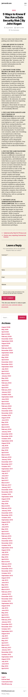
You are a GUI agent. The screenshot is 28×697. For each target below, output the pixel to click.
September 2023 (7, 366)
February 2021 (6, 390)
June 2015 (5, 527)
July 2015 (5, 524)
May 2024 (5, 357)
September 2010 (7, 657)
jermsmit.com (7, 3)
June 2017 (5, 476)
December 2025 (7, 339)
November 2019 (7, 413)
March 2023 (6, 373)
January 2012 (6, 622)
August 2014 (6, 550)
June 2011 (5, 638)
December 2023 (7, 362)
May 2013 (5, 585)
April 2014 (5, 559)
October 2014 (6, 545)
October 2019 (6, 415)
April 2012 (5, 615)
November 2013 (7, 571)
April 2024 (5, 359)
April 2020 (5, 401)
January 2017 (6, 487)
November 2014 (7, 543)
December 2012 (7, 596)
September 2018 (7, 441)
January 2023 (6, 376)
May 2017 (5, 478)
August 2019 (6, 418)
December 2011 (7, 624)
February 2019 (6, 429)
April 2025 (5, 346)
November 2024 (7, 350)
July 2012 (5, 608)
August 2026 (6, 327)
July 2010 (5, 661)
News (14, 10)
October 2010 (6, 654)
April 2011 (5, 643)
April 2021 (5, 387)
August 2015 (6, 522)
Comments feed (7, 682)
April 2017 (5, 480)
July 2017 (5, 473)
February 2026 (7, 336)
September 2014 (7, 548)
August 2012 (6, 606)
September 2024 (7, 353)
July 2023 (5, 369)
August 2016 (6, 499)
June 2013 (5, 582)
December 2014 (7, 541)
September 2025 (7, 341)
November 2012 (7, 599)
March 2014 (6, 561)
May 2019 (5, 422)
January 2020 (6, 408)
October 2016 (6, 494)
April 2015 (5, 531)
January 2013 (6, 594)
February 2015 (6, 536)
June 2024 (5, 355)
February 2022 (6, 383)
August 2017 (6, 471)
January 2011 (6, 650)
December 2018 (7, 434)
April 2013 (5, 587)
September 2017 (7, 469)
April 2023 (5, 371)
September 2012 (7, 603)
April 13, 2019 (20, 27)
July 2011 (5, 636)
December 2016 (7, 489)
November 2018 (7, 436)
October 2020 (6, 394)
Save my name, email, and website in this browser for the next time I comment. (13, 292)
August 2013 (6, 578)
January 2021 (6, 392)
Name (3, 270)
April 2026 (5, 332)
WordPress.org (7, 684)
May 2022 (5, 378)
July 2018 (5, 445)
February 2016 (6, 508)
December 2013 (7, 568)
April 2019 (5, 424)
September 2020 (7, 397)
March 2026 (6, 334)
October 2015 (6, 517)
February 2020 (7, 406)
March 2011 (5, 645)
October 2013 (6, 573)
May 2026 (5, 329)
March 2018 (6, 455)
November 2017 (7, 464)
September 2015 (7, 520)
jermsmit (10, 27)
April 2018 (5, 452)
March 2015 (6, 534)
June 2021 (5, 385)
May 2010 (5, 666)
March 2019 (6, 427)
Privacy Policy (5, 694)
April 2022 (5, 380)
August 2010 (6, 659)
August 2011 (6, 633)
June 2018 (5, 448)
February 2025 (7, 348)
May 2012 (5, 613)
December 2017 (7, 462)
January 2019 (6, 431)
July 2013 (5, 580)
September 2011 (7, 631)
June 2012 (5, 610)
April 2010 (5, 668)
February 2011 (6, 647)
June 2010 (5, 664)
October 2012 (6, 601)
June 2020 (5, 399)
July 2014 (5, 552)
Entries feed (6, 679)
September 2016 (7, 496)
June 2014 (5, 554)
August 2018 (6, 443)
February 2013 (6, 592)
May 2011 (5, 640)
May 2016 (5, 503)
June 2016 (5, 501)
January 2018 (6, 459)
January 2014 (6, 566)
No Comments (15, 30)
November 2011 (7, 626)
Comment (5, 255)
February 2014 (6, 564)
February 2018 (6, 457)
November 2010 (7, 652)
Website (4, 284)
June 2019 (5, 420)
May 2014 (5, 557)
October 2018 (6, 438)
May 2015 (5, 529)
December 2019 (7, 411)
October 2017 (6, 466)
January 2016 (6, 510)
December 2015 (7, 513)
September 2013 (7, 575)
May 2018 (5, 450)
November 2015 (7, 515)
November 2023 (7, 364)
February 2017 (6, 485)
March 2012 (5, 617)
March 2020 (6, 404)
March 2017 (5, 483)
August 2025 (6, 343)
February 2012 (6, 619)
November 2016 (7, 492)
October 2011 (6, 629)
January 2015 (6, 538)
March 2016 (6, 506)
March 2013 (6, 589)
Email (3, 277)
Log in (4, 677)
